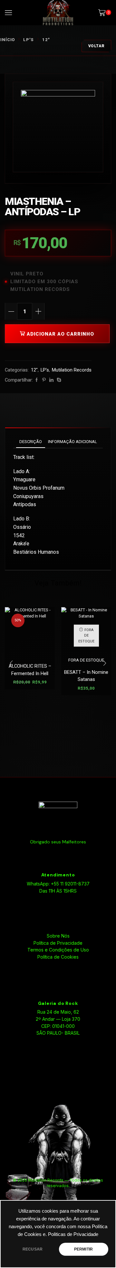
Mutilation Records (72, 370)
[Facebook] (36, 380)
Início (7, 39)
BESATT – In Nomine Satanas (86, 675)
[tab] (30, 442)
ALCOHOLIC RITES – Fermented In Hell (30, 669)
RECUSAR (33, 1249)
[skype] (58, 380)
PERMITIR (83, 1249)
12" (46, 39)
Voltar (96, 46)
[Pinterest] (44, 380)
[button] (11, 663)
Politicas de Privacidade (73, 1234)
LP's (28, 39)
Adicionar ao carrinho (60, 334)
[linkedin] (51, 380)
